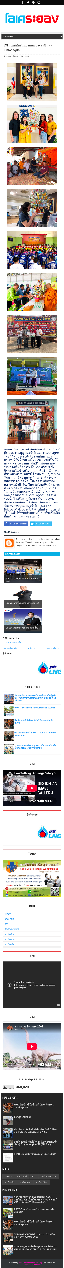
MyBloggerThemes (32, 1265)
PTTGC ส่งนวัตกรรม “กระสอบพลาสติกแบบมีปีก (34, 708)
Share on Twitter (43, 524)
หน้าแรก (31, 648)
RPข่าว (8, 914)
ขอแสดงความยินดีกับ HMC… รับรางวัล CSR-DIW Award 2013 (34, 1235)
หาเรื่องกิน (9, 934)
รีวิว (6, 924)
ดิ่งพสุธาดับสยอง (22, 1117)
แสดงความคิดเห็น (13, 643)
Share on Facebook (18, 524)
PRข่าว (26, 56)
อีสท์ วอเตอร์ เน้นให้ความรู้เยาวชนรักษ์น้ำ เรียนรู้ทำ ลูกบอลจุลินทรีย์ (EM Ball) (35, 1143)
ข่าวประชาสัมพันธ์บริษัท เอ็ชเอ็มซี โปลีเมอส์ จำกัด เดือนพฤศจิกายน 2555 (35, 1130)
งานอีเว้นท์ (9, 919)
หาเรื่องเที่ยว (10, 944)
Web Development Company (30, 1263)
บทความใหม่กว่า (10, 648)
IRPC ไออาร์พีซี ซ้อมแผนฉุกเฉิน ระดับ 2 (35, 1154)
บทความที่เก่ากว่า (54, 648)
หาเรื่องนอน (10, 939)
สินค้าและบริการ (12, 929)
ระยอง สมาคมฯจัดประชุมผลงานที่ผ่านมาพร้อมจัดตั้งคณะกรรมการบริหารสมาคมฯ (35, 1247)
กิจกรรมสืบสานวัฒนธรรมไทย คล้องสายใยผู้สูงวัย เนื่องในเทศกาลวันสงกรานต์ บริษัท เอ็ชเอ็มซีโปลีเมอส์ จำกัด (35, 698)
